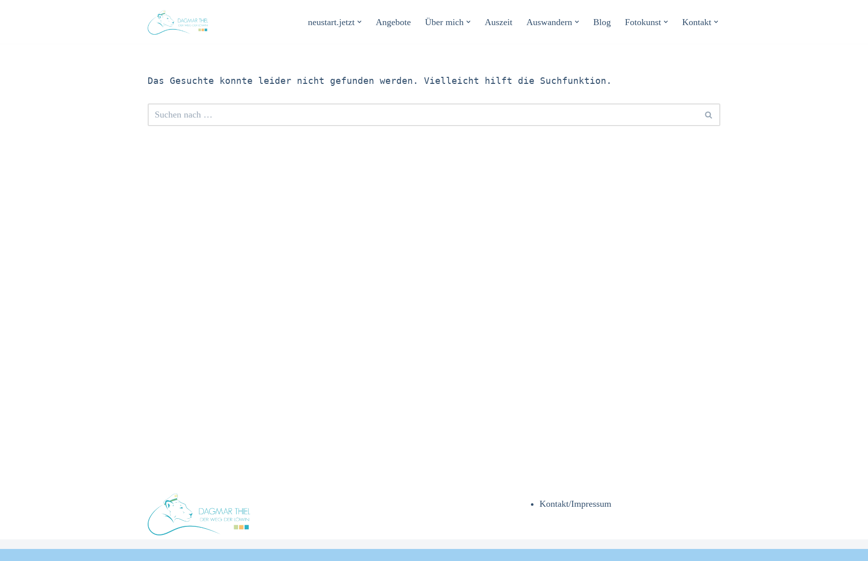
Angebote (393, 22)
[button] (359, 22)
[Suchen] (709, 114)
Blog (602, 22)
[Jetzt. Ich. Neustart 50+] (180, 22)
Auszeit (498, 22)
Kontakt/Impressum (575, 504)
